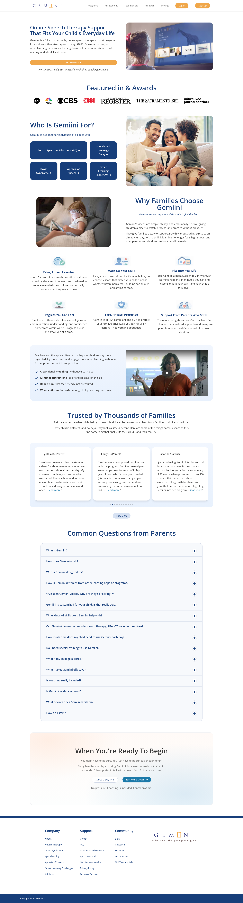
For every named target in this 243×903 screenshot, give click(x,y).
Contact (84, 838)
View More (121, 515)
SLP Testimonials (124, 862)
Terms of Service (89, 874)
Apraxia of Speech (73, 171)
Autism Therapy (53, 844)
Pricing (165, 5)
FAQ (82, 844)
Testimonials (131, 5)
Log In (182, 5)
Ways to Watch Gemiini (92, 850)
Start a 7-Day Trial (104, 779)
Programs (93, 5)
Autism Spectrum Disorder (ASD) (57, 150)
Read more (54, 490)
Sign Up (203, 5)
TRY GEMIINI (72, 62)
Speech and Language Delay (103, 150)
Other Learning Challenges (102, 171)
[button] (167, 373)
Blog (117, 838)
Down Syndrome (42, 171)
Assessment (111, 5)
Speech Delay (52, 856)
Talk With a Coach (135, 779)
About (48, 838)
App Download (88, 856)
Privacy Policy (87, 868)
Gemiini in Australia (90, 862)
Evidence (119, 850)
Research (150, 5)
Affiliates (49, 874)
